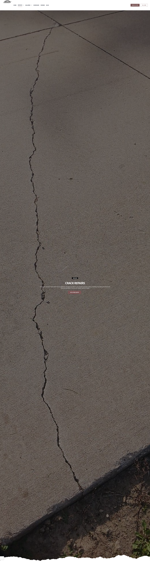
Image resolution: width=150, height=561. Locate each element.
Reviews (43, 5)
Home (14, 5)
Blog (47, 5)
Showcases (36, 5)
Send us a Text (135, 5)
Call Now (144, 5)
